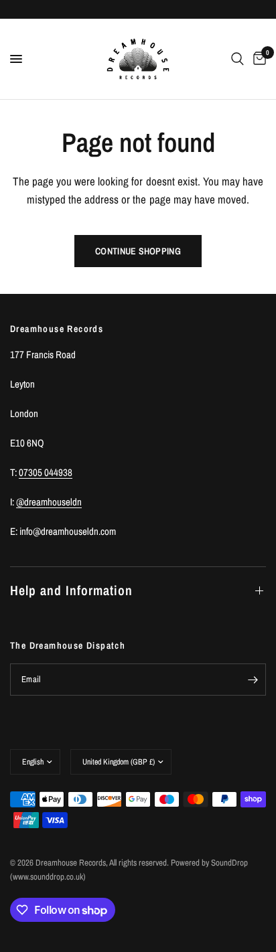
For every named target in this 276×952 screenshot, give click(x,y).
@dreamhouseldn (49, 502)
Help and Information (71, 590)
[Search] (237, 59)
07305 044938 (45, 472)
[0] (257, 59)
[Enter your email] (252, 679)
